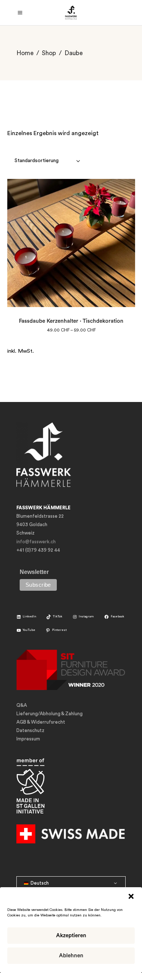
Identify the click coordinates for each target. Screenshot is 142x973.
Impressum (28, 738)
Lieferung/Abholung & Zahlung (49, 713)
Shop (49, 53)
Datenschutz (30, 730)
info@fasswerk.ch (36, 541)
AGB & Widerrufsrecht (40, 722)
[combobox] (48, 160)
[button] (131, 896)
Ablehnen (71, 955)
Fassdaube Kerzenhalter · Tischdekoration (71, 321)
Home (24, 53)
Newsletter (34, 572)
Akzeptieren (71, 935)
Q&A (21, 705)
